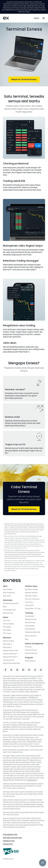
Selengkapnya (32, 780)
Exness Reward (30, 661)
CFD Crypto (7, 633)
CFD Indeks (7, 630)
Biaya (5, 606)
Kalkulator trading (31, 596)
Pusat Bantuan (30, 629)
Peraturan (28, 647)
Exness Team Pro (31, 636)
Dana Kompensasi (31, 653)
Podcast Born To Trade (32, 608)
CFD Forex (6, 620)
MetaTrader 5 (7, 644)
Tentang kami (29, 616)
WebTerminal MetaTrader (11, 663)
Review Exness (30, 622)
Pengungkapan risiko (10, 834)
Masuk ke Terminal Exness (23, 79)
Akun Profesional (9, 593)
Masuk (36, 18)
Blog (26, 639)
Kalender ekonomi (31, 593)
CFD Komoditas (8, 624)
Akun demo (7, 596)
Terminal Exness (8, 660)
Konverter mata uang (32, 599)
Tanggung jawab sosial (32, 632)
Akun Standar (7, 589)
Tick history (29, 602)
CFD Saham (7, 627)
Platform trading (8, 641)
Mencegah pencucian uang (12, 837)
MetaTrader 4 (7, 647)
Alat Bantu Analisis (31, 589)
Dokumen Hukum (31, 650)
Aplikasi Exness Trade (10, 650)
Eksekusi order (8, 613)
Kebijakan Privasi (9, 841)
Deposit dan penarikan (10, 603)
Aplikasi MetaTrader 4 (10, 657)
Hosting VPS (29, 605)
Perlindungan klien (9, 610)
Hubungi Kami (30, 626)
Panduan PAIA (8, 844)
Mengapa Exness (31, 619)
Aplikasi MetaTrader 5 (10, 654)
